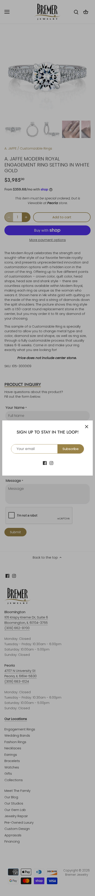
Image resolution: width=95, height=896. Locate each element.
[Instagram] (51, 462)
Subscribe (71, 448)
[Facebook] (45, 462)
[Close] (86, 427)
